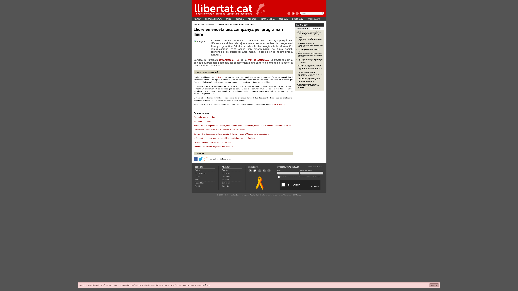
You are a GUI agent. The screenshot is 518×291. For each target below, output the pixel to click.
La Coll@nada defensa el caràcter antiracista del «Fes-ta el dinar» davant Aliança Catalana (309, 80)
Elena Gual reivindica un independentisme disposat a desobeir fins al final (310, 45)
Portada (196, 24)
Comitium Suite (234, 195)
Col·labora (226, 183)
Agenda (225, 170)
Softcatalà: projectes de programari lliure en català (213, 147)
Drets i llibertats (213, 19)
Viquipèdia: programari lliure (204, 117)
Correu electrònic (306, 170)
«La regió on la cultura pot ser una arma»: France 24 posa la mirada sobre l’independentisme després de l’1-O (310, 67)
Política (197, 19)
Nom (278, 170)
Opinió (228, 19)
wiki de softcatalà (258, 60)
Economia (283, 19)
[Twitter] (293, 13)
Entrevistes (226, 173)
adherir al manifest (278, 105)
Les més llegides (302, 28)
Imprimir (215, 159)
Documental (226, 176)
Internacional (268, 19)
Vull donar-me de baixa (315, 167)
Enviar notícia (226, 159)
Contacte (225, 186)
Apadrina (225, 180)
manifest (217, 77)
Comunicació (211, 24)
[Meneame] (206, 159)
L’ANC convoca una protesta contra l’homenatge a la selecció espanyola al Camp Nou (310, 39)
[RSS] (297, 13)
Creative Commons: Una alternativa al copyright (212, 142)
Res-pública (298, 19)
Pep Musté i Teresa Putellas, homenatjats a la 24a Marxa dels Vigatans (309, 85)
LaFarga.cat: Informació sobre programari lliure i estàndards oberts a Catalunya (224, 138)
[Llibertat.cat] (223, 9)
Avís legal (274, 195)
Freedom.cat (314, 19)
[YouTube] (269, 171)
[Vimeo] (264, 171)
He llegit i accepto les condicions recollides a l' (300, 177)
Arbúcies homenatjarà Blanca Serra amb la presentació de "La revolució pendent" (310, 55)
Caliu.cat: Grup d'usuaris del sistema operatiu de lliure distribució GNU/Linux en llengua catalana (231, 134)
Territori (252, 19)
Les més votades (317, 28)
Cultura (240, 19)
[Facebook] (289, 13)
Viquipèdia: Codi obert (202, 121)
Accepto (434, 285)
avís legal (206, 285)
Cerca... (312, 13)
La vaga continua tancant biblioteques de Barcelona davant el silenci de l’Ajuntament (310, 74)
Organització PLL (229, 60)
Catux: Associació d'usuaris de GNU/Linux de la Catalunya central (219, 130)
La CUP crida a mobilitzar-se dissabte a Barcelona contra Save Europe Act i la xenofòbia (310, 61)
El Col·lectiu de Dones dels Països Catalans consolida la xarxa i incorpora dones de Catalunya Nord (309, 33)
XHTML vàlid (297, 195)
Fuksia (252, 195)
